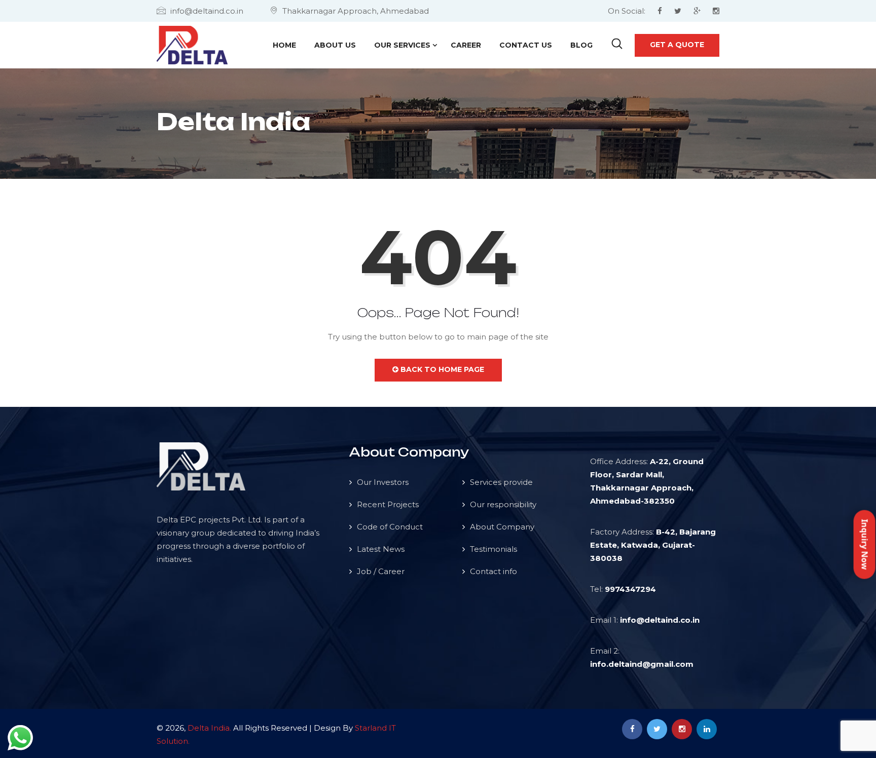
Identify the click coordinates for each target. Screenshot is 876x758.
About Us (335, 45)
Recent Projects (388, 504)
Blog (581, 45)
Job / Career (381, 571)
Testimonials (493, 549)
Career (466, 45)
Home (284, 45)
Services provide (501, 482)
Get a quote (677, 44)
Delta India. (209, 728)
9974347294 (630, 589)
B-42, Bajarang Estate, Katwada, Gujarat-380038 (653, 545)
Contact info (493, 571)
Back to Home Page (441, 369)
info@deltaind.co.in (660, 620)
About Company (502, 527)
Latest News (381, 549)
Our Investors (383, 482)
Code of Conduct (390, 527)
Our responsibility (503, 504)
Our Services (402, 45)
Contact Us (525, 45)
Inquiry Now (864, 544)
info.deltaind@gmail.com (642, 664)
